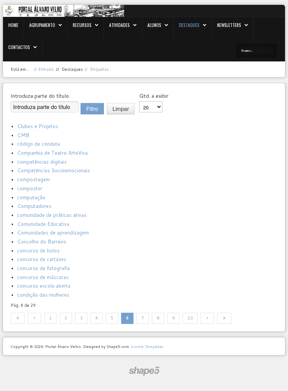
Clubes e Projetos (37, 126)
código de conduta (38, 143)
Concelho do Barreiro (41, 241)
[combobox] (256, 50)
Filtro (92, 108)
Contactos (19, 47)
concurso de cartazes (41, 259)
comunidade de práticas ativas (52, 214)
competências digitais (42, 161)
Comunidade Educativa (43, 223)
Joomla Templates (146, 346)
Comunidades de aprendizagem (53, 232)
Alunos (154, 25)
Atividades (119, 25)
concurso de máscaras (43, 277)
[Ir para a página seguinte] (207, 318)
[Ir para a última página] (224, 318)
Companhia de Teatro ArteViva (52, 152)
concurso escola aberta (43, 285)
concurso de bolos (38, 250)
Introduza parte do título (39, 96)
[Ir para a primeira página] (17, 318)
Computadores (34, 205)
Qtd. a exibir (153, 96)
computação (31, 197)
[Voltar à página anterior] (34, 318)
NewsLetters (229, 25)
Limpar (120, 108)
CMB (23, 135)
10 (190, 318)
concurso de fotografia (43, 268)
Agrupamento (42, 25)
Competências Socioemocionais (53, 170)
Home (13, 25)
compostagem (33, 179)
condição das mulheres (43, 294)
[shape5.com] (144, 371)
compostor (29, 188)
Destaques (189, 25)
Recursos (82, 25)
